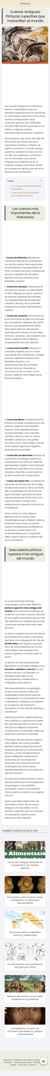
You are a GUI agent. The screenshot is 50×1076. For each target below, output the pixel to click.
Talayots (25, 3)
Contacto (8, 1062)
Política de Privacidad (23, 1062)
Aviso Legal (22, 1065)
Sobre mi (33, 1065)
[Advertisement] (25, 84)
